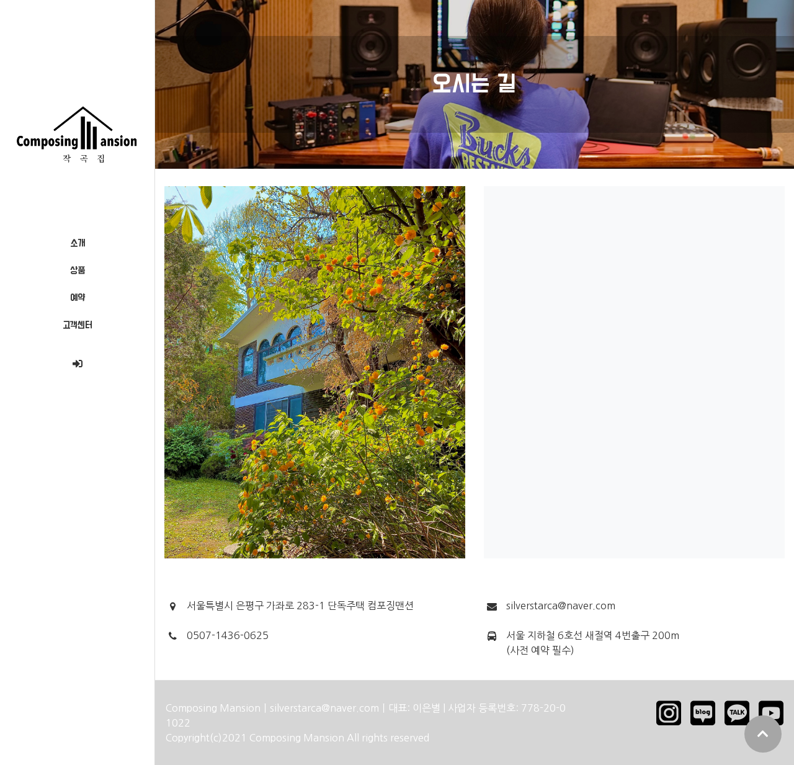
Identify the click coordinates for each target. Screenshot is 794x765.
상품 (77, 270)
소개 (77, 243)
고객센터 (77, 325)
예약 (77, 298)
